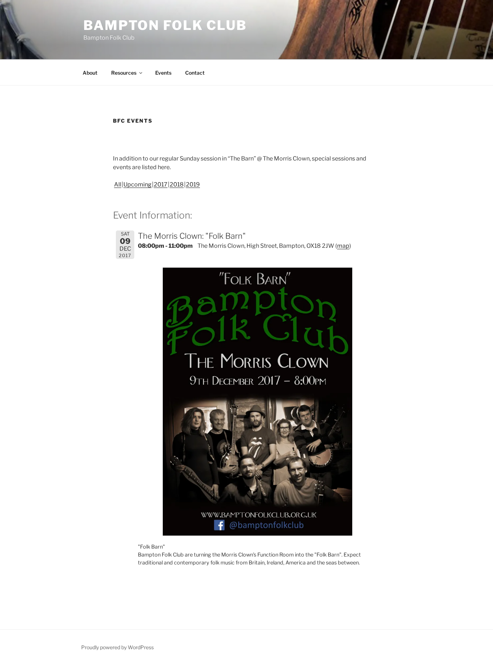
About (90, 73)
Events (163, 73)
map (343, 245)
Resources (123, 73)
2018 (177, 184)
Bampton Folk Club (165, 25)
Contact (195, 73)
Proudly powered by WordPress (117, 647)
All (117, 184)
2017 (160, 184)
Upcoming (137, 184)
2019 (193, 184)
